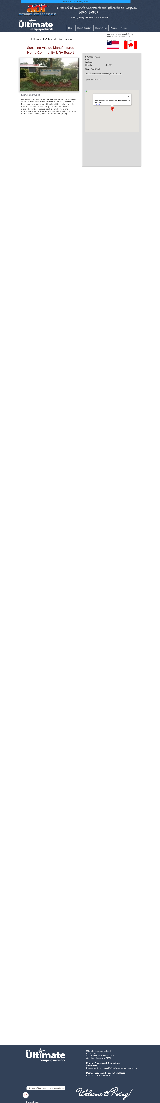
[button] (113, 28)
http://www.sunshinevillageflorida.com (104, 73)
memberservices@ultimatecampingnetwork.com (114, 1068)
